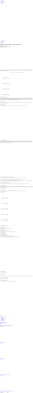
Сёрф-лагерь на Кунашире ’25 (2, 358)
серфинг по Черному (3, 320)
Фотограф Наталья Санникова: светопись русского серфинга (5, 374)
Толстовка (1, 142)
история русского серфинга (3, 317)
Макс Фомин (2, 359)
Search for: (1, 392)
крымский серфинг (3, 318)
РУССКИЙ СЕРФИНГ (3, 319)
